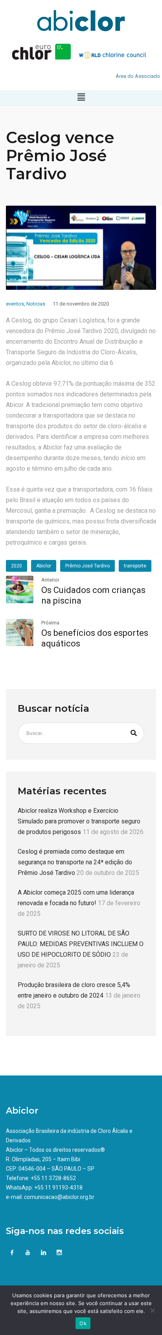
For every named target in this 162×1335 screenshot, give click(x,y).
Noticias (35, 304)
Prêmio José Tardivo (87, 566)
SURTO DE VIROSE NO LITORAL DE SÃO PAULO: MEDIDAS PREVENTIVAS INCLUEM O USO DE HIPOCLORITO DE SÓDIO (81, 944)
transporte (135, 566)
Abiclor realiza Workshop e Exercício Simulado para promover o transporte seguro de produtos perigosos (79, 821)
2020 (16, 566)
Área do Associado (138, 76)
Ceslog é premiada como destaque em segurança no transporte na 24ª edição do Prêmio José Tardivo (75, 862)
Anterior (50, 580)
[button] (81, 97)
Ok (83, 1323)
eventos (15, 304)
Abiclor (43, 566)
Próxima (50, 623)
